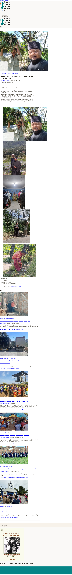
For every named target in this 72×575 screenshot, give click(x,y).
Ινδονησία (12, 73)
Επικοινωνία (3, 526)
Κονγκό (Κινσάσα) (13, 358)
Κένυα (11, 398)
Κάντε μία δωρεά (5, 16)
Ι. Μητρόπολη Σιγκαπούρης (5, 73)
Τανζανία (10, 432)
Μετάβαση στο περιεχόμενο (5, 0)
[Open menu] (1, 27)
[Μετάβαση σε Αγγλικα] (4, 10)
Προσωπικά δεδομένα (4, 525)
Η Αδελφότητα (4, 11)
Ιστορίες (16, 73)
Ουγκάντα (10, 466)
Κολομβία (10, 506)
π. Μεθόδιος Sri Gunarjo (5, 80)
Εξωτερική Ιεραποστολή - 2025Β (15, 286)
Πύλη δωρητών (4, 15)
